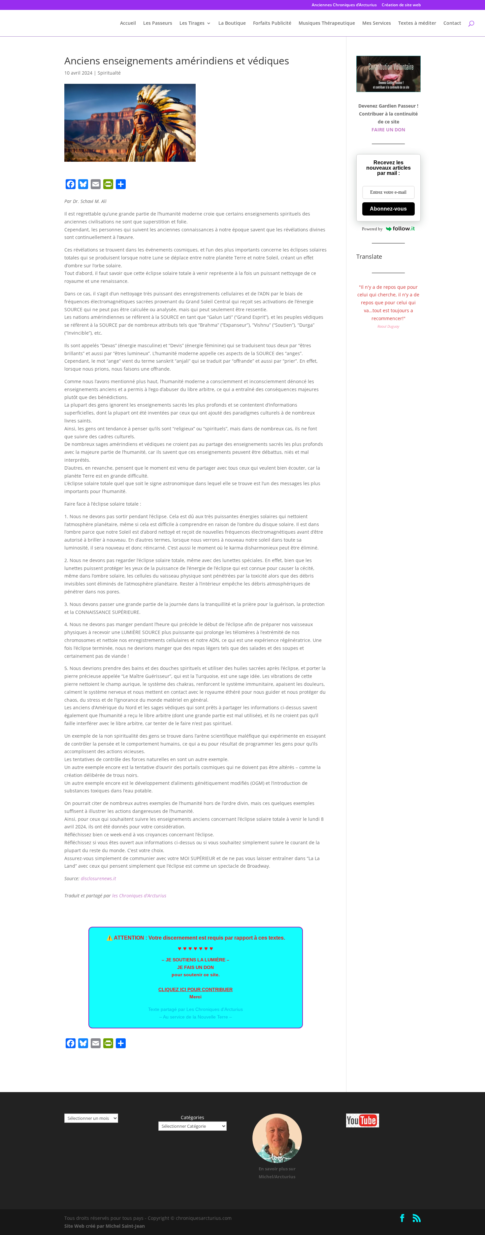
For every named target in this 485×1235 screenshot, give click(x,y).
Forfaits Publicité (272, 23)
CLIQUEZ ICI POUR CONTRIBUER (195, 989)
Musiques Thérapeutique (327, 23)
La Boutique (232, 23)
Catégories (192, 1117)
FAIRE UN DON (388, 129)
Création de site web (401, 5)
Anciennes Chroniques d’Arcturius (344, 5)
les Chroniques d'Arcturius (139, 895)
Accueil (128, 23)
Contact (452, 23)
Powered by (372, 228)
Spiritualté (109, 73)
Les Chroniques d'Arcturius (214, 1009)
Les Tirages (192, 23)
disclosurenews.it (98, 878)
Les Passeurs (157, 23)
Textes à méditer (417, 23)
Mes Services (376, 23)
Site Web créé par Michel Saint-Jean (104, 1226)
